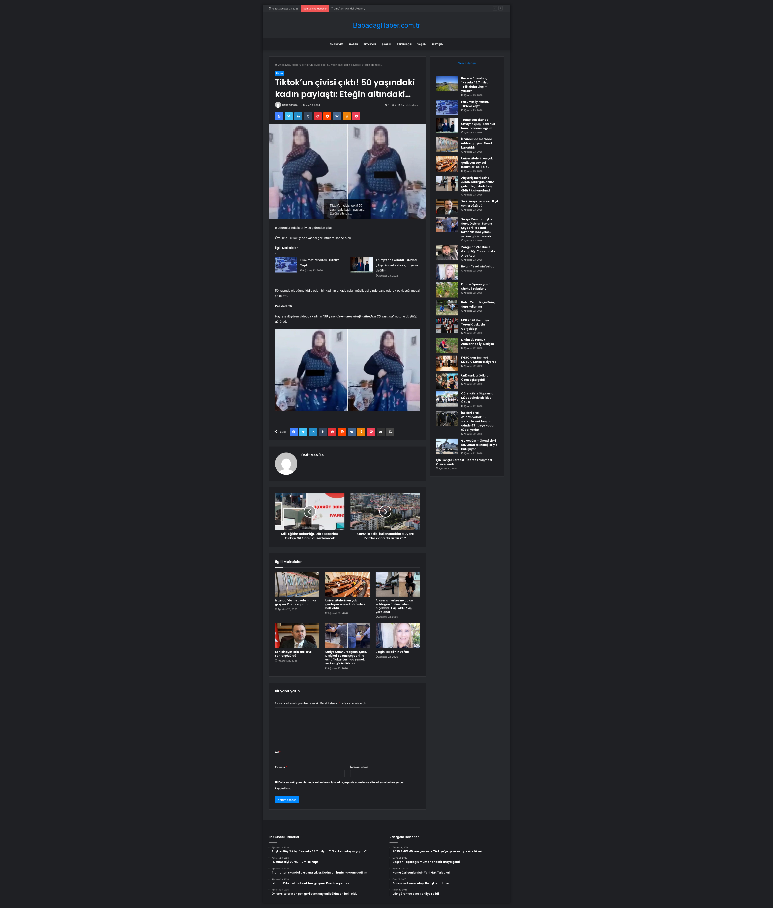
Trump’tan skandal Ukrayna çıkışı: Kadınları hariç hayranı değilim (370, 8)
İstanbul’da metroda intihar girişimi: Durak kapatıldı (295, 602)
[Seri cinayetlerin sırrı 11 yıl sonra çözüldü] (297, 635)
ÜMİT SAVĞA (290, 105)
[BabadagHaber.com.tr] (386, 25)
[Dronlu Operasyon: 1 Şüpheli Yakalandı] (447, 289)
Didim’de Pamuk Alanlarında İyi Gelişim (477, 342)
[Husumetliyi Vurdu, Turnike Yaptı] (286, 265)
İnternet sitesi (359, 767)
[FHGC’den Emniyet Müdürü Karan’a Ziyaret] (447, 363)
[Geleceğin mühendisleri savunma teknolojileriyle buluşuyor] (447, 446)
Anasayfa (336, 44)
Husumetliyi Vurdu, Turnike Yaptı (475, 104)
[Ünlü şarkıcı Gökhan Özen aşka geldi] (447, 381)
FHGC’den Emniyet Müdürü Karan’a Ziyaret (478, 360)
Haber (353, 44)
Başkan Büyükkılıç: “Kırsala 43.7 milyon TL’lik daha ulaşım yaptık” (475, 84)
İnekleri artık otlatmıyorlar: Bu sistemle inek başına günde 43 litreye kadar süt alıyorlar (478, 421)
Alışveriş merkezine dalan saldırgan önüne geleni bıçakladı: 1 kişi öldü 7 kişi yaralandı (394, 606)
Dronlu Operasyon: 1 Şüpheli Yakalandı (476, 286)
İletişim (437, 44)
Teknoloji (404, 44)
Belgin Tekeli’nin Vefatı (392, 652)
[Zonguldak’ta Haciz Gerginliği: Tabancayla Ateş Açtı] (447, 252)
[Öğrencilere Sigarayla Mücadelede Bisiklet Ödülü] (447, 399)
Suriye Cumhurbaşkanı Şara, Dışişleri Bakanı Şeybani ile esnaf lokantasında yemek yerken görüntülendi (346, 657)
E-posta (281, 767)
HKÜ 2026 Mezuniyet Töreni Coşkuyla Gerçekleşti (476, 324)
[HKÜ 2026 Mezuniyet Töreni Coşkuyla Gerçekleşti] (447, 325)
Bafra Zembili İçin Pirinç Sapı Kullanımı (478, 304)
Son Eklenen (467, 63)
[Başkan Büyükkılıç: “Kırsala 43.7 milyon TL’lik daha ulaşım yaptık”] (447, 83)
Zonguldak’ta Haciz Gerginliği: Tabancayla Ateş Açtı (478, 251)
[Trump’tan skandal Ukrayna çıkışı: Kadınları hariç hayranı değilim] (361, 265)
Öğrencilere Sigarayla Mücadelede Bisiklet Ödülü (477, 397)
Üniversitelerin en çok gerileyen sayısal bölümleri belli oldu (345, 604)
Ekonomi (370, 44)
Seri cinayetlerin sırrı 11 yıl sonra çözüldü (293, 654)
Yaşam (422, 44)
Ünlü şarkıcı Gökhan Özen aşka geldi (475, 377)
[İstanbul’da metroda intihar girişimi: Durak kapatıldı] (297, 584)
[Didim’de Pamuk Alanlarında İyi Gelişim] (447, 345)
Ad (278, 752)
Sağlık (386, 44)
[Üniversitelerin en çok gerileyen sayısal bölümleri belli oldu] (347, 584)
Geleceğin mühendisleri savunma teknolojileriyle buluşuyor (479, 445)
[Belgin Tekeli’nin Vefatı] (398, 635)
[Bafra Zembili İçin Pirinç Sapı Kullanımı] (447, 307)
